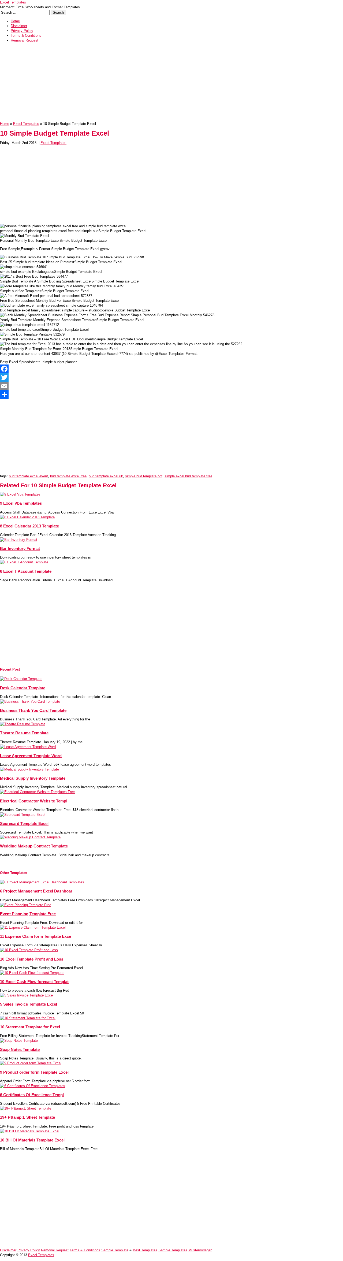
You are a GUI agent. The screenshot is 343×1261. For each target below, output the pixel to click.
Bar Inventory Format (20, 548)
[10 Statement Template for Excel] (27, 1018)
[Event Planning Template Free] (25, 905)
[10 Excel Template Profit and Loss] (29, 950)
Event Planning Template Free (28, 914)
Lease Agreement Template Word (31, 755)
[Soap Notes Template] (19, 1041)
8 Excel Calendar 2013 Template (29, 526)
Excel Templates (13, 2)
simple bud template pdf (143, 476)
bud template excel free (68, 476)
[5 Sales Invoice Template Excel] (27, 995)
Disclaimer (19, 26)
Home (15, 21)
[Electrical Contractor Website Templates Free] (37, 792)
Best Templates (145, 1250)
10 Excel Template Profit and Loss (31, 959)
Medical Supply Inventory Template (32, 778)
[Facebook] (171, 368)
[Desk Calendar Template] (21, 679)
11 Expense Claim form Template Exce (35, 936)
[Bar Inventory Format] (18, 540)
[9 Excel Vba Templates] (20, 494)
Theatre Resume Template (24, 733)
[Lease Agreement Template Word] (28, 747)
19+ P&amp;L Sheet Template (27, 1117)
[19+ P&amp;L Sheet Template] (25, 1108)
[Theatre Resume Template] (22, 724)
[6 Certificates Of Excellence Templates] (32, 1086)
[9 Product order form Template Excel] (30, 1063)
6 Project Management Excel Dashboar (36, 891)
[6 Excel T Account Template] (24, 562)
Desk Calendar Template (22, 688)
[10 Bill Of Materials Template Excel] (29, 1131)
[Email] (171, 386)
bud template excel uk (106, 476)
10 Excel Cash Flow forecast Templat (34, 981)
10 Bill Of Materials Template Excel (32, 1140)
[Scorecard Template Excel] (22, 815)
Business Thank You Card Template (33, 710)
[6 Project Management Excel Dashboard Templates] (42, 882)
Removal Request (24, 40)
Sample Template (114, 1250)
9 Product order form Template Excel (34, 1072)
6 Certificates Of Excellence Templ (32, 1094)
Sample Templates (172, 1250)
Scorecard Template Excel (24, 823)
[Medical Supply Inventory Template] (29, 769)
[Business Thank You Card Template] (30, 702)
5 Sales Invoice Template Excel (28, 1004)
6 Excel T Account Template (25, 571)
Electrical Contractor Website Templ (33, 801)
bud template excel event (28, 476)
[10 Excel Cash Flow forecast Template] (32, 973)
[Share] (171, 394)
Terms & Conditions (26, 36)
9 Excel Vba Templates (21, 503)
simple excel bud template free (188, 476)
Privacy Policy (22, 31)
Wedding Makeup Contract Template (34, 846)
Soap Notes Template (20, 1049)
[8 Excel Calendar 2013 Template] (27, 517)
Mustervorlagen (200, 1250)
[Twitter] (171, 377)
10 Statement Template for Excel (30, 1027)
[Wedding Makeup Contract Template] (30, 837)
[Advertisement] (161, 83)
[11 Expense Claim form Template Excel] (33, 927)
